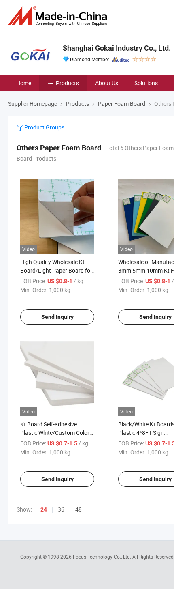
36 (61, 509)
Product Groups (43, 127)
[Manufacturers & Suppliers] (59, 16)
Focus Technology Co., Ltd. (102, 556)
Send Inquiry (57, 317)
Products (67, 83)
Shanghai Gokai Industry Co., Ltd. (117, 48)
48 (78, 509)
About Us (106, 83)
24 (43, 509)
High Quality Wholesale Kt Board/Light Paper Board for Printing (56, 270)
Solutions (146, 83)
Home (23, 83)
